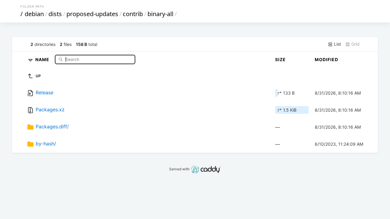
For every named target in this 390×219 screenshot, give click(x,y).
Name (43, 59)
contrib (133, 14)
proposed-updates (92, 14)
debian (34, 14)
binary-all (160, 14)
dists (55, 14)
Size (280, 59)
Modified (326, 59)
